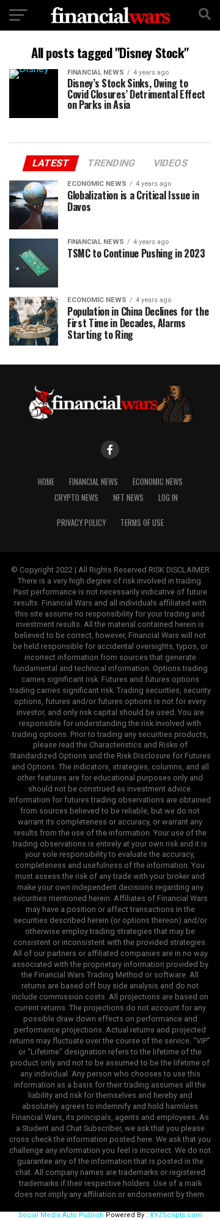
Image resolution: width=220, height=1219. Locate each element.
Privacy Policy (81, 522)
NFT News (128, 497)
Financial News (93, 481)
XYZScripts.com (176, 1215)
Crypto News (76, 497)
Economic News (158, 481)
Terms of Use (142, 522)
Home (46, 481)
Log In (168, 497)
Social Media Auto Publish (61, 1215)
